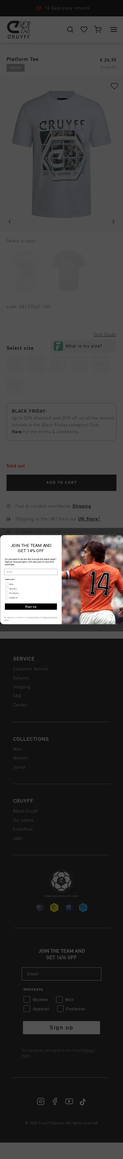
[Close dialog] (119, 538)
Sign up (30, 606)
